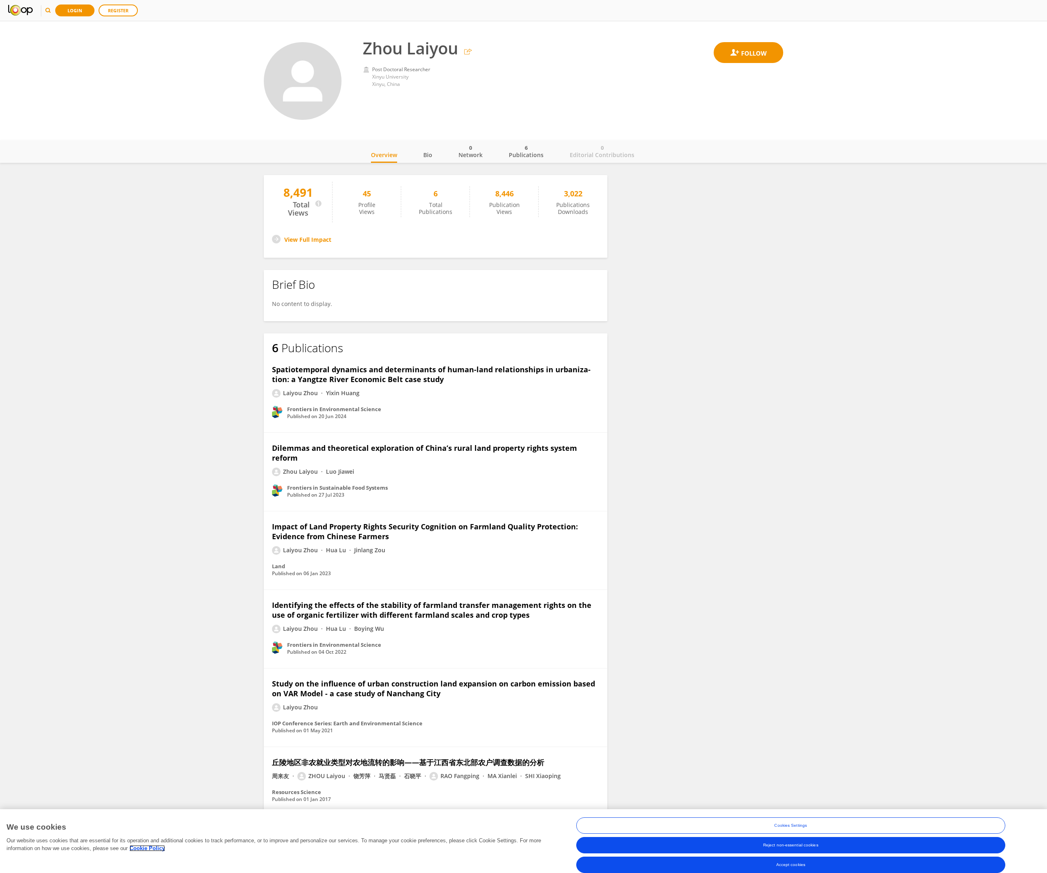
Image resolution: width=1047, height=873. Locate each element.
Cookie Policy (147, 848)
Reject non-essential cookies (790, 845)
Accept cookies (790, 864)
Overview (384, 155)
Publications (526, 151)
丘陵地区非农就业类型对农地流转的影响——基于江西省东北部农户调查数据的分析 (408, 762)
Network (470, 151)
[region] (523, 841)
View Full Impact (307, 239)
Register (118, 10)
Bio (427, 155)
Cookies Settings (790, 825)
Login (74, 10)
